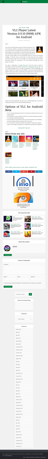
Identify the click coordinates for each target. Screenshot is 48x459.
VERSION (32, 167)
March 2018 (18, 431)
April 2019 (18, 393)
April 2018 (18, 428)
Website (33, 276)
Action (33, 216)
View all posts (7, 255)
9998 (11, 167)
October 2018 (18, 411)
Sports (39, 224)
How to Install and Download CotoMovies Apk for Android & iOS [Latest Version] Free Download (36, 146)
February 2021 (19, 341)
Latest (22, 167)
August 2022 (18, 329)
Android (15, 167)
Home (24, 457)
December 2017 (19, 440)
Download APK (21, 128)
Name (5, 276)
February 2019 (19, 399)
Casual (15, 231)
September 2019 (19, 379)
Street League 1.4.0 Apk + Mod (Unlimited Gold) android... (17, 233)
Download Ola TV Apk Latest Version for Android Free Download (8, 161)
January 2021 (18, 344)
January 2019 (18, 402)
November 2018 (19, 408)
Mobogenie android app (34, 66)
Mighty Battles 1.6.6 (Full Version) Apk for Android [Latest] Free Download (15, 145)
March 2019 (18, 396)
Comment (6, 264)
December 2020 (19, 347)
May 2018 (18, 426)
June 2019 (18, 387)
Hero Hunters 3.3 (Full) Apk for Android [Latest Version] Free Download (22, 145)
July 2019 (18, 385)
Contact (27, 457)
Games (23, 27)
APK (19, 167)
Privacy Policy (32, 457)
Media (27, 27)
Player (27, 167)
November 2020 (19, 349)
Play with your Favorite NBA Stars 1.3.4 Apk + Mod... (37, 226)
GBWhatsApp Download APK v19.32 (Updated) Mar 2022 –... (17, 219)
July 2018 (18, 420)
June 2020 (18, 364)
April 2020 (18, 370)
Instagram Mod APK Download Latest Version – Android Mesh (28, 144)
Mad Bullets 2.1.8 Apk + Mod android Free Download (37, 233)
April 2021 (18, 335)
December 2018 (19, 405)
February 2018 (19, 434)
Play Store (27, 128)
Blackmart (24, 66)
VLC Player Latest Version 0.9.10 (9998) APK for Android (8, 144)
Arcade (36, 231)
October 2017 (18, 446)
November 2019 (19, 373)
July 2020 (18, 361)
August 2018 (18, 417)
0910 (7, 167)
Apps (20, 27)
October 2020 (18, 352)
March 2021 (18, 338)
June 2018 (18, 423)
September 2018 (19, 414)
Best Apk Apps (9, 455)
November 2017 (19, 443)
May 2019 (18, 390)
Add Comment (27, 40)
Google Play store (23, 65)
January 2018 (18, 437)
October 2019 (18, 376)
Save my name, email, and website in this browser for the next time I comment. (23, 283)
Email (18, 276)
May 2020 (18, 367)
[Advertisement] (24, 12)
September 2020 (19, 355)
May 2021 (18, 332)
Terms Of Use (43, 457)
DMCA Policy (37, 457)
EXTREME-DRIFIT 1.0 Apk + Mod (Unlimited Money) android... (16, 226)
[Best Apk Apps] (24, 1)
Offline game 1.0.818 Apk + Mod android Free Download (37, 218)
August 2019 (18, 382)
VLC (36, 167)
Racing (18, 224)
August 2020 (18, 358)
